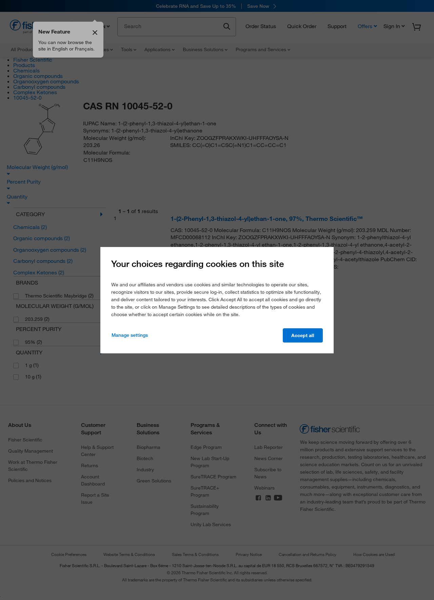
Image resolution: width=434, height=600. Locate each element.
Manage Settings (130, 335)
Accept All (302, 335)
